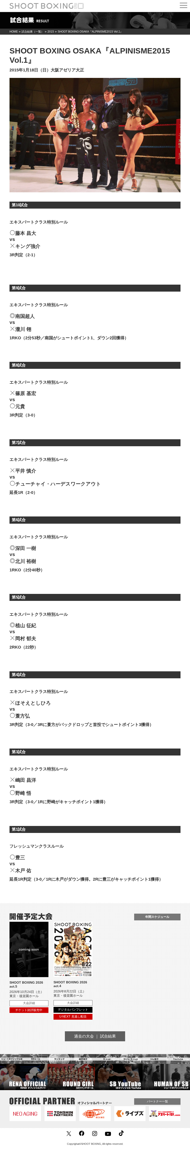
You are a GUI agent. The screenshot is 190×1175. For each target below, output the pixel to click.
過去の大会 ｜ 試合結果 (95, 1036)
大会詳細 (29, 1003)
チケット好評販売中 (28, 1010)
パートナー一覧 (157, 1101)
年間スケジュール (157, 917)
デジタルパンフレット (73, 1009)
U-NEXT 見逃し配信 (72, 1016)
